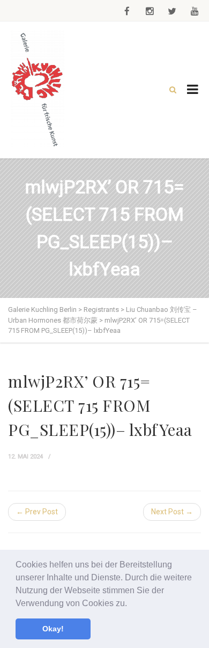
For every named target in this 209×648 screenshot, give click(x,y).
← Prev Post (37, 511)
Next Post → (172, 511)
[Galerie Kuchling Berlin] (37, 90)
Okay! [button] (53, 628)
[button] (130, 604)
